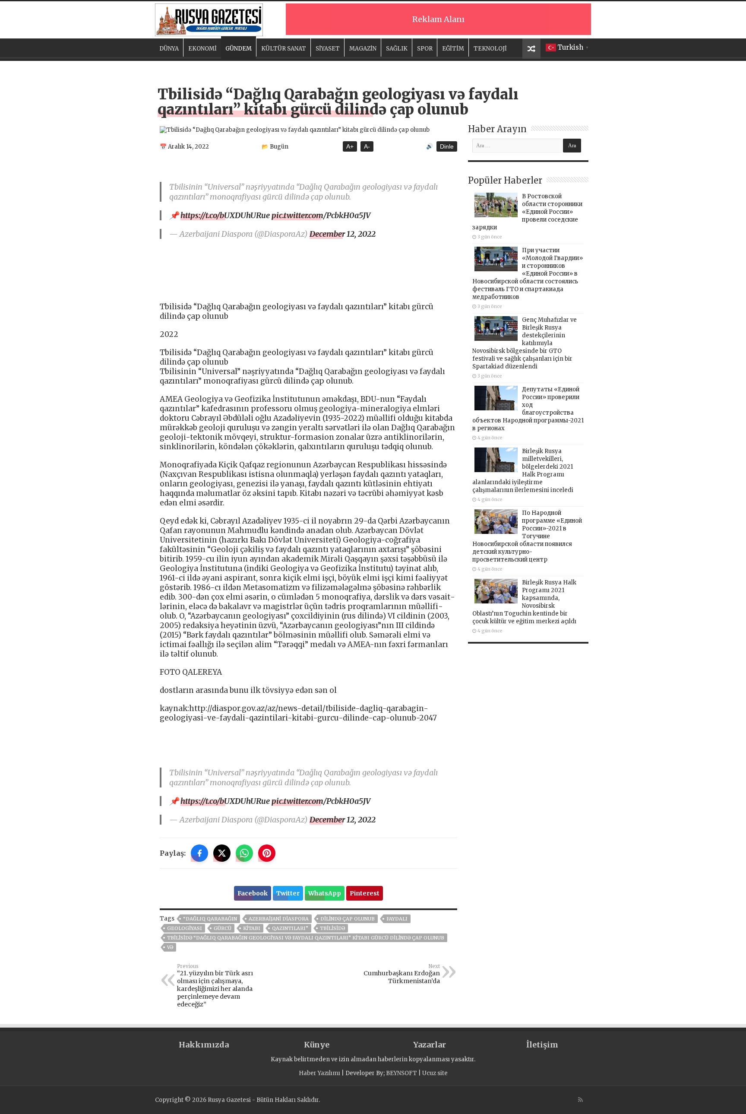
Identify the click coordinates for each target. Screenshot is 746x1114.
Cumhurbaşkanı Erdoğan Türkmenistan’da (402, 974)
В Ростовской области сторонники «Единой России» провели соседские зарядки (527, 212)
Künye (316, 1045)
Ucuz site (435, 1073)
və (170, 947)
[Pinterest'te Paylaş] (266, 853)
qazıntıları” (290, 928)
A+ (350, 146)
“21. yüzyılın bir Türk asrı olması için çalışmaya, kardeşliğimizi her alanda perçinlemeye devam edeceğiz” (215, 985)
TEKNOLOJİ (490, 48)
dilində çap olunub (347, 919)
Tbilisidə (332, 928)
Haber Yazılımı (319, 1073)
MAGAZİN (362, 48)
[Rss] (580, 1100)
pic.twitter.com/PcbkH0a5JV (321, 215)
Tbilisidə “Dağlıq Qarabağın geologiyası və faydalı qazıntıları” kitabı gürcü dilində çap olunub (305, 938)
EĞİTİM (453, 48)
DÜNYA (169, 48)
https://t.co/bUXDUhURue (225, 215)
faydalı (397, 919)
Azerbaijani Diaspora (279, 919)
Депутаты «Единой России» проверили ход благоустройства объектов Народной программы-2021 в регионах (528, 409)
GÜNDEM (238, 48)
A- (367, 146)
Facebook (252, 893)
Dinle (447, 146)
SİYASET (328, 48)
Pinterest (364, 893)
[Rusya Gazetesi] (209, 18)
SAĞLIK (397, 48)
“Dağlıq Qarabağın (210, 919)
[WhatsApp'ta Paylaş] (244, 853)
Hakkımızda (204, 1045)
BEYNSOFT (401, 1073)
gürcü (222, 928)
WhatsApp (324, 893)
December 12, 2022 (343, 234)
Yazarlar (429, 1045)
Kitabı (251, 928)
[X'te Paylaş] (222, 853)
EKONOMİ (202, 48)
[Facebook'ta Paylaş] (199, 853)
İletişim (542, 1045)
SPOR (425, 48)
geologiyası (184, 928)
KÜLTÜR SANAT (283, 48)
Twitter (288, 893)
